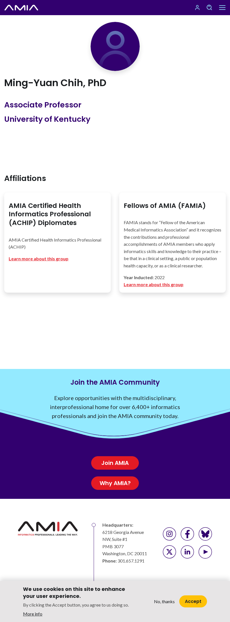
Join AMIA (115, 463)
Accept (193, 601)
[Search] (209, 7)
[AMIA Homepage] (21, 7)
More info (32, 613)
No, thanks (164, 601)
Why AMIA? (115, 483)
